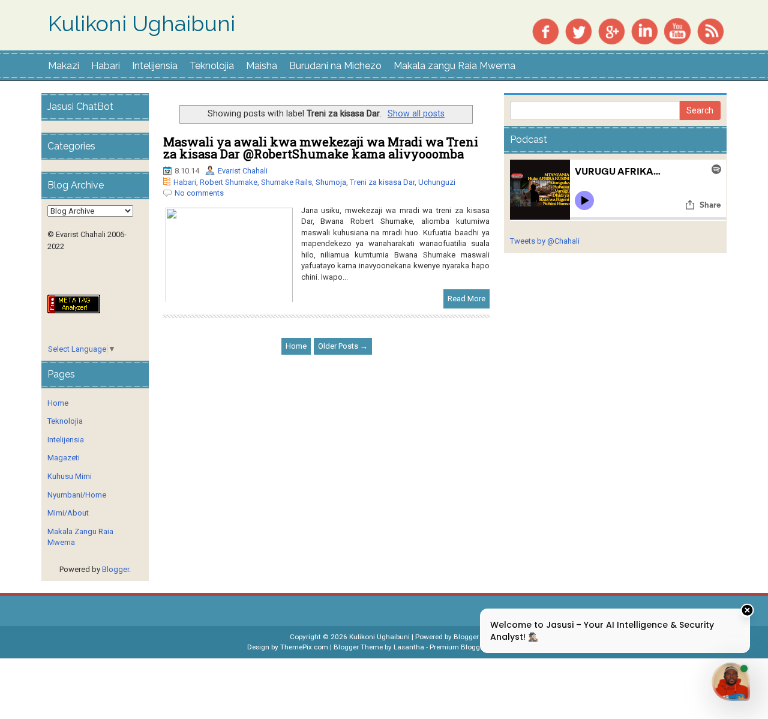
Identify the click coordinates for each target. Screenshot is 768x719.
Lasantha (409, 647)
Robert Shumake (228, 182)
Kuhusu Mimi (69, 476)
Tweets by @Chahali (545, 240)
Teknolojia (212, 65)
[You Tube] (677, 30)
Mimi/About (68, 512)
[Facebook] (545, 30)
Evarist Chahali (243, 170)
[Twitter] (578, 30)
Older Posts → (343, 345)
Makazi (63, 65)
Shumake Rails (286, 182)
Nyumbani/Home (76, 494)
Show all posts (416, 113)
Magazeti (63, 457)
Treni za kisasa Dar (382, 182)
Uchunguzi (436, 182)
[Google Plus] (611, 30)
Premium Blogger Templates (475, 647)
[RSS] (710, 30)
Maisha (261, 65)
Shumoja (331, 182)
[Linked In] (644, 30)
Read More (466, 298)
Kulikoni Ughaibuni (141, 24)
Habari (105, 65)
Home (296, 345)
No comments (199, 192)
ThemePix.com (304, 647)
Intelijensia (155, 65)
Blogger (115, 569)
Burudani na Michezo (335, 65)
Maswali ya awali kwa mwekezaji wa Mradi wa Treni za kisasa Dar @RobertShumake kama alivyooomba (320, 147)
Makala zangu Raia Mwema (454, 65)
